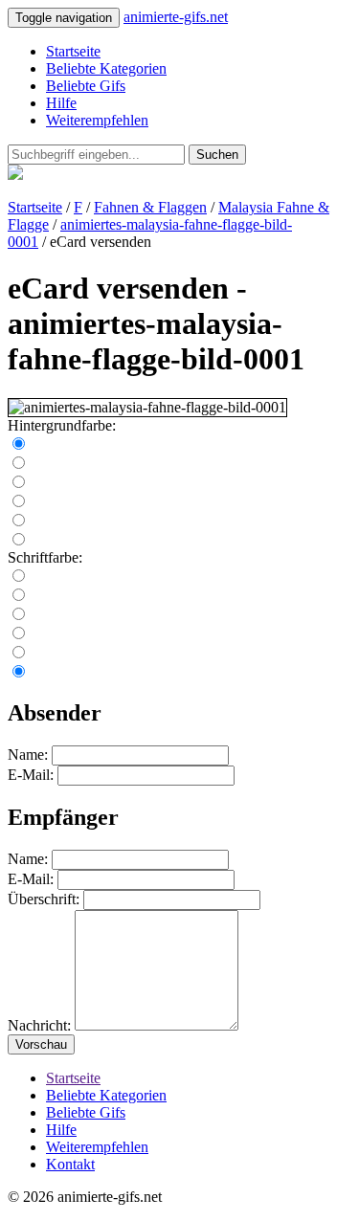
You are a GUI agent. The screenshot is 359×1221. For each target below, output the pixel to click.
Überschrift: (43, 899)
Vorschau (41, 1044)
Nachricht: (39, 1025)
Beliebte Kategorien (106, 68)
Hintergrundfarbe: (62, 425)
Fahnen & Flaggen (150, 207)
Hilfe (61, 103)
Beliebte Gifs (85, 86)
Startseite (73, 51)
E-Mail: (31, 774)
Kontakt (70, 1164)
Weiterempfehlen (97, 120)
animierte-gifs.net (175, 17)
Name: (28, 754)
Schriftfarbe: (45, 557)
